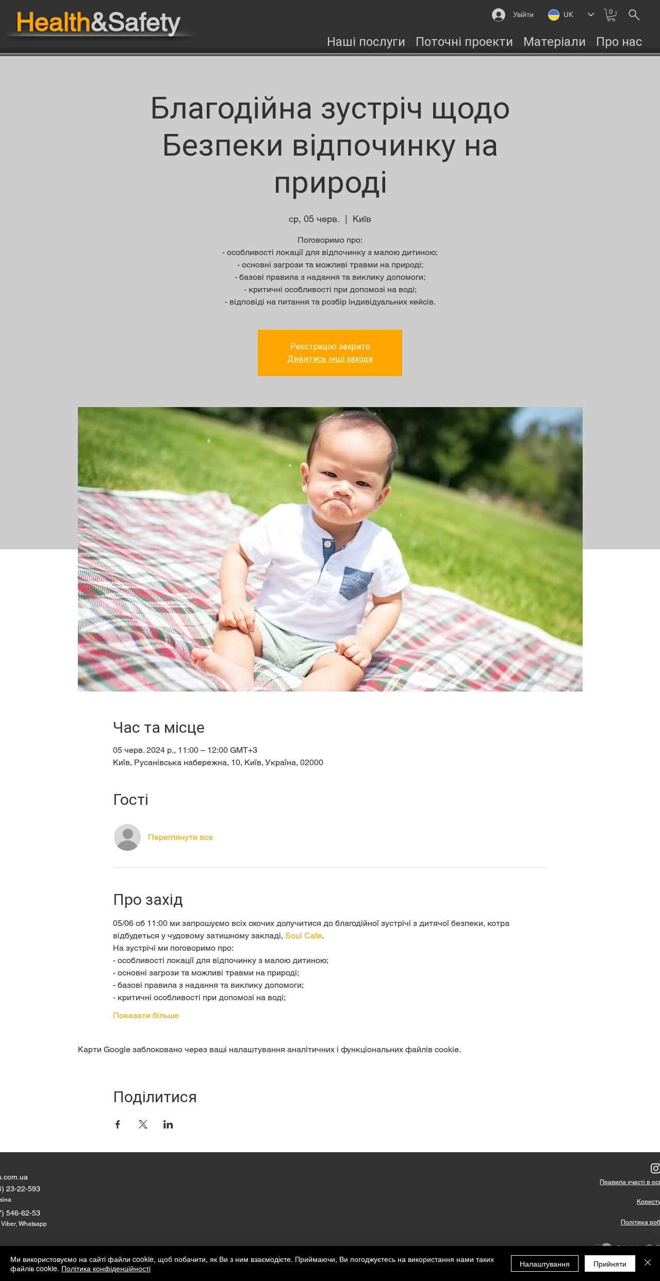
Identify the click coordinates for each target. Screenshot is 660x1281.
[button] (611, 15)
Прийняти (609, 1263)
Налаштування (545, 1263)
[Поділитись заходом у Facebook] (118, 1124)
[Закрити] (647, 1263)
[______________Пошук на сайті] (634, 15)
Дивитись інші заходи (330, 359)
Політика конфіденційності (106, 1268)
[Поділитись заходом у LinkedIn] (168, 1124)
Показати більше (146, 1015)
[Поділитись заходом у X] (143, 1124)
